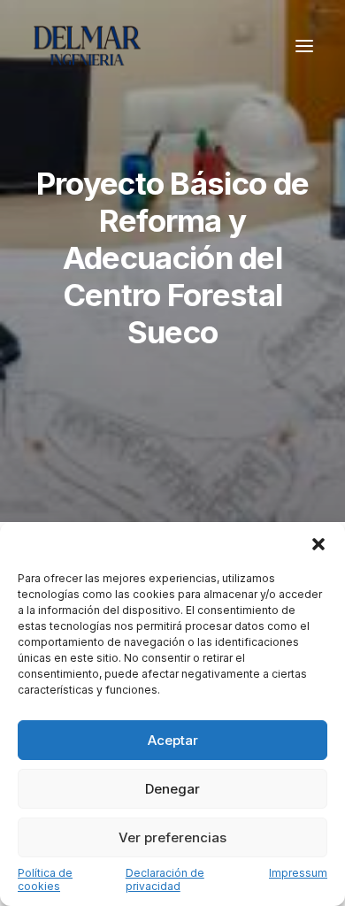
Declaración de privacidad (165, 879)
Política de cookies (45, 879)
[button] (318, 544)
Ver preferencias (172, 837)
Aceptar (173, 740)
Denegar (172, 788)
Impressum (298, 872)
